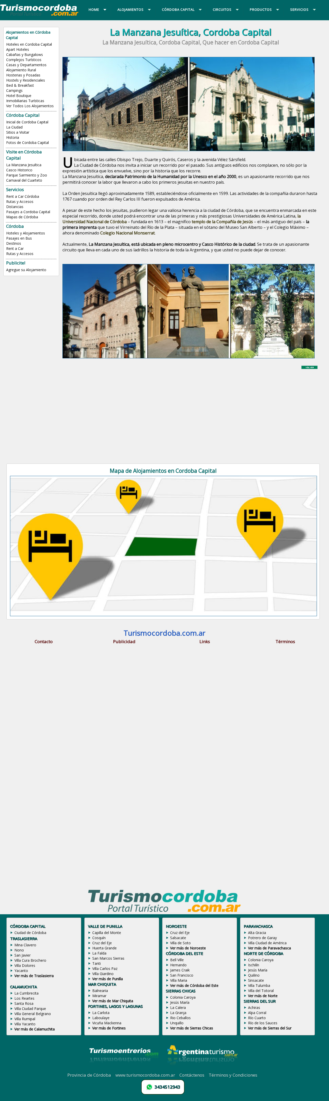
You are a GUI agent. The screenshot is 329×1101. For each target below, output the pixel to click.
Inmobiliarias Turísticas (25, 100)
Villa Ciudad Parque (30, 1008)
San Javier (22, 955)
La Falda (99, 953)
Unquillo (177, 1022)
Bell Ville (177, 959)
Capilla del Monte (106, 932)
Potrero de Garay (262, 937)
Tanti (96, 963)
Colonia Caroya (183, 997)
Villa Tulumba (259, 985)
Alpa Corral (257, 1012)
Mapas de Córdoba (22, 216)
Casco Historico (19, 170)
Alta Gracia (257, 932)
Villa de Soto (180, 942)
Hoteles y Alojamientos (25, 233)
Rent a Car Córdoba (22, 196)
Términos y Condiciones (233, 1075)
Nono (19, 950)
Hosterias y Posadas (23, 75)
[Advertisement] (190, 412)
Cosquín (99, 937)
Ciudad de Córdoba (30, 932)
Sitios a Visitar (17, 132)
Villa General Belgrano (32, 1013)
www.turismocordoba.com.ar (145, 1075)
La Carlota (100, 1012)
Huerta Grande (104, 948)
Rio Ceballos (180, 1017)
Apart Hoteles (17, 49)
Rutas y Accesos (19, 201)
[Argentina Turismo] (202, 1069)
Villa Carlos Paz (104, 968)
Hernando (178, 964)
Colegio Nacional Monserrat (127, 233)
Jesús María (179, 1002)
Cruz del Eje (102, 942)
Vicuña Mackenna (106, 1022)
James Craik (180, 970)
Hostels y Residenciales (25, 80)
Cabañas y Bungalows (24, 54)
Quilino (254, 975)
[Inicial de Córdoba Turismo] (39, 15)
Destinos (13, 243)
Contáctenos (191, 1075)
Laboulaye (100, 1017)
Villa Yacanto (24, 1023)
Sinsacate (256, 980)
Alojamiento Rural (21, 69)
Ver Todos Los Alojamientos (30, 105)
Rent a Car (15, 248)
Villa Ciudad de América (267, 942)
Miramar (99, 995)
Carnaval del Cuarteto (24, 180)
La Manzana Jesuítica (23, 164)
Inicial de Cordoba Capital (27, 122)
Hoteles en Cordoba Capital (29, 44)
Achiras (254, 1007)
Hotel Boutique (18, 95)
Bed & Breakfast (20, 85)
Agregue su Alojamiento (26, 269)
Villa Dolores (24, 965)
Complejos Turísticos (23, 59)
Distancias (14, 206)
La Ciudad (14, 127)
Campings (14, 90)
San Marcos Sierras (108, 958)
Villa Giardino (103, 973)
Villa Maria (178, 980)
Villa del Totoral (261, 990)
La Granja (178, 1012)
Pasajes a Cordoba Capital (28, 211)
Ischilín (253, 964)
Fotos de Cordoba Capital (27, 142)
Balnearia (100, 990)
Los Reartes (24, 998)
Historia (12, 137)
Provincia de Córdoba (89, 1075)
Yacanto (21, 970)
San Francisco (181, 975)
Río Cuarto (257, 1017)
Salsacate (178, 937)
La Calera (178, 1007)
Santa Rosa (23, 1003)
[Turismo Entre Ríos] (123, 1069)
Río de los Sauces (262, 1022)
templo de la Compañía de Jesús (222, 221)
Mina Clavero (25, 944)
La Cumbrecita (26, 993)
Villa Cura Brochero (30, 960)
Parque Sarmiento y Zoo (26, 175)
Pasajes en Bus (19, 238)
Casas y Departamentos (26, 64)
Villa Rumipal (24, 1018)
